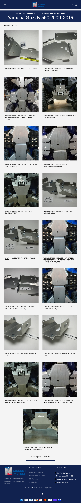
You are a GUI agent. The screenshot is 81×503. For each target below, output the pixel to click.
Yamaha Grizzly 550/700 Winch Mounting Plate (21, 354)
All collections (31, 13)
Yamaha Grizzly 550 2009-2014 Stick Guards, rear (57, 212)
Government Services (37, 476)
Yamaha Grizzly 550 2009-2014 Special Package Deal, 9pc (58, 69)
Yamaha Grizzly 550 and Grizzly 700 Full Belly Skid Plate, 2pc (59, 308)
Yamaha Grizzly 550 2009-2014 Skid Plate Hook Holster (59, 116)
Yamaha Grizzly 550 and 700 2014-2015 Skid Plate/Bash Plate (39, 448)
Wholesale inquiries (36, 472)
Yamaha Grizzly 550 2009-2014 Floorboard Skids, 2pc (55, 165)
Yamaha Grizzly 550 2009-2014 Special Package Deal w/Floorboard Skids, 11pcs (20, 117)
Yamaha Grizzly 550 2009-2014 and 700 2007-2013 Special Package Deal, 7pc (58, 401)
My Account (33, 479)
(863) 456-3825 (62, 483)
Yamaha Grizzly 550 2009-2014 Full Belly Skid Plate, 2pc (21, 165)
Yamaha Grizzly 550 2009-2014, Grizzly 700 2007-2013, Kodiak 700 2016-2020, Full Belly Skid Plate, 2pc (59, 260)
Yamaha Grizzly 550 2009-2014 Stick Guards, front (19, 212)
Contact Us (33, 482)
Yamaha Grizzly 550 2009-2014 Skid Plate (21, 68)
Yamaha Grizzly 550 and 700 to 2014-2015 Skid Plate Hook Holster (21, 401)
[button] (5, 5)
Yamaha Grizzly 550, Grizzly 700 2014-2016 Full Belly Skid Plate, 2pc (19, 308)
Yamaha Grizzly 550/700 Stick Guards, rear (20, 259)
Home (18, 13)
